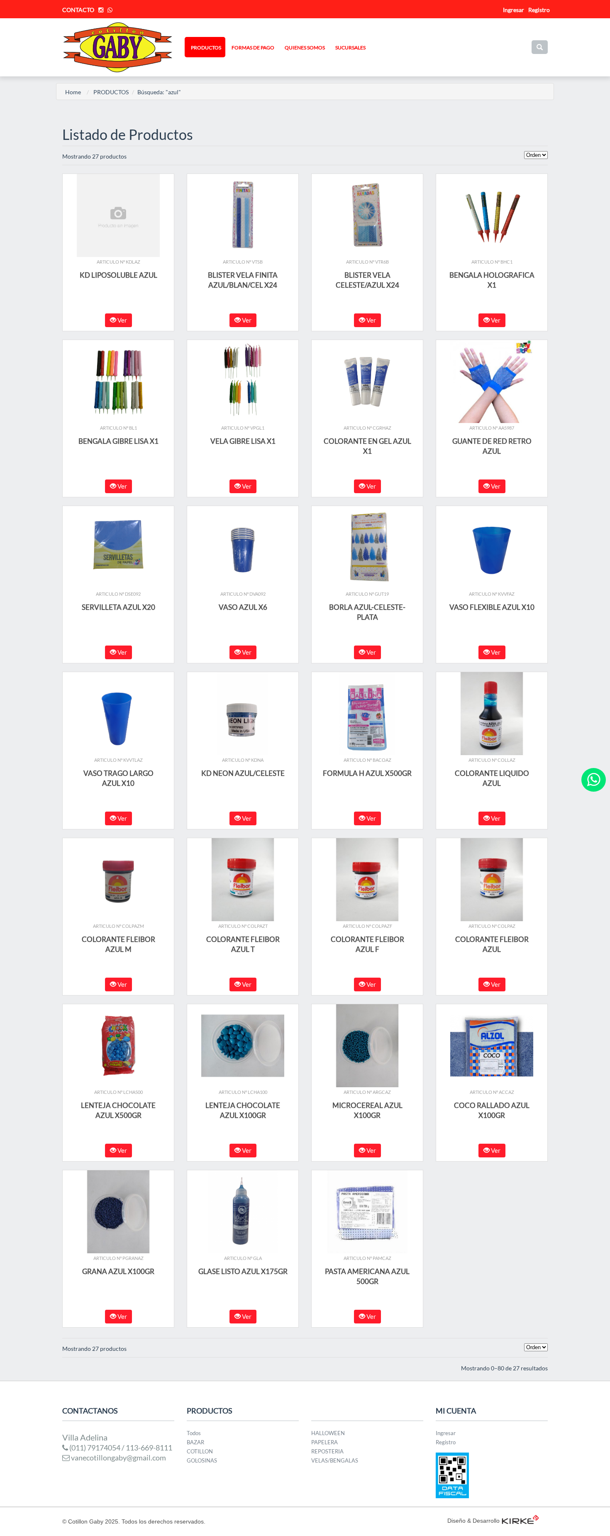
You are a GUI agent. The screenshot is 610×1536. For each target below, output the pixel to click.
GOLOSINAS (202, 1460)
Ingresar (446, 1433)
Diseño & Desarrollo (473, 1520)
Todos (194, 1433)
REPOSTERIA (327, 1451)
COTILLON (200, 1451)
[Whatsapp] (593, 780)
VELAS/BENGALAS (334, 1460)
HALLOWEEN (328, 1433)
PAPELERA (324, 1442)
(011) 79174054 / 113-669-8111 (120, 1447)
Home (73, 91)
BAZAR (195, 1442)
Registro (539, 9)
